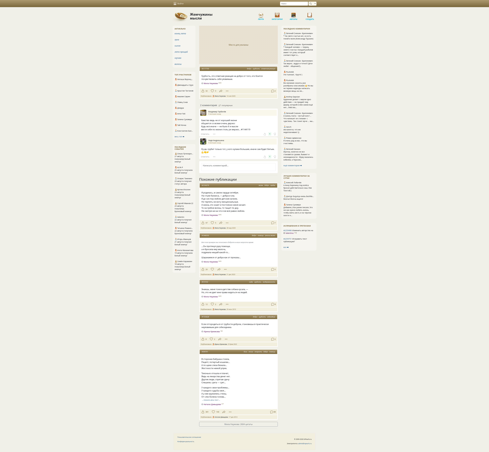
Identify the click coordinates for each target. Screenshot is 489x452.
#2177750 (205, 69)
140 (217, 412)
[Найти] (311, 4)
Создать (309, 14)
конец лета (180, 33)
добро (249, 69)
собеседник (271, 317)
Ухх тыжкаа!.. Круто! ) (292, 74)
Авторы (293, 14)
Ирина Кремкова (212, 331)
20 (207, 269)
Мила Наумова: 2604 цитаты (238, 424)
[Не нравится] (275, 134)
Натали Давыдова (212, 404)
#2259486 (287, 230)
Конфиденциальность (185, 441)
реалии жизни (270, 235)
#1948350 (205, 235)
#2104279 (205, 185)
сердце (272, 185)
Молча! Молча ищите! (293, 199)
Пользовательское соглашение (189, 437)
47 (207, 223)
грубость (256, 69)
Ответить (205, 134)
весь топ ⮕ (179, 136)
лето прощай (181, 51)
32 (207, 91)
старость (258, 352)
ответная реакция (268, 69)
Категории (277, 14)
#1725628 (205, 317)
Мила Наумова (211, 83)
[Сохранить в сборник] (212, 91)
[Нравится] (202, 91)
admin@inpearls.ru (305, 443)
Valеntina (290, 233)
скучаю (178, 58)
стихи (251, 352)
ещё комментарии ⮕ (292, 165)
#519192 (205, 282)
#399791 (205, 352)
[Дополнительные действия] (227, 91)
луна (177, 39)
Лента (261, 14)
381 (207, 412)
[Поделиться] (221, 91)
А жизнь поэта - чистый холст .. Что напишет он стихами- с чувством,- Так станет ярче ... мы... (298, 118)
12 (207, 304)
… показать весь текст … (211, 400)
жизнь (261, 185)
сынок (177, 45)
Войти (180, 3)
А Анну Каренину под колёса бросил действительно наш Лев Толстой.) (297, 188)
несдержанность (269, 282)
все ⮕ (286, 247)
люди (251, 282)
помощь (261, 235)
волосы (178, 64)
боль (245, 352)
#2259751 (287, 239)
